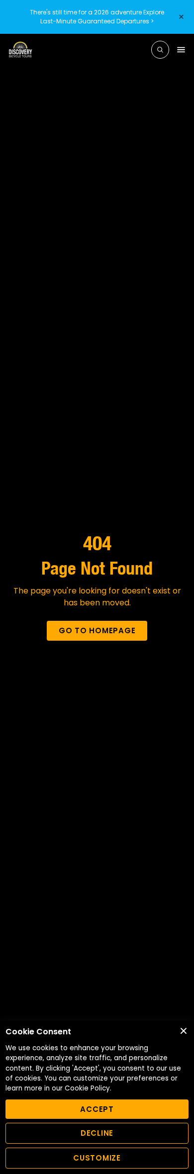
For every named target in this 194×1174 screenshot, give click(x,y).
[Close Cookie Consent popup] (184, 1031)
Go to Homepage (97, 630)
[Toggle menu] (181, 50)
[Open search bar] (160, 50)
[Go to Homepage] (20, 49)
